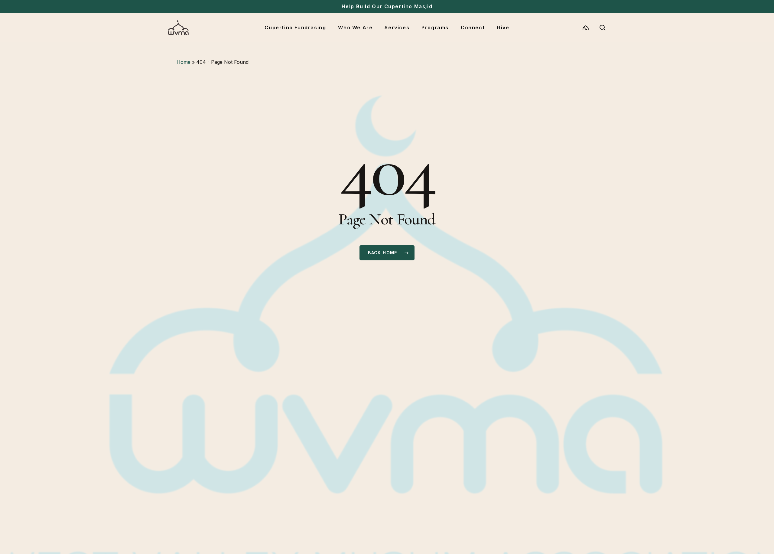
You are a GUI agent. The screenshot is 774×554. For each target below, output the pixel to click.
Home (183, 62)
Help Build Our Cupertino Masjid (387, 6)
